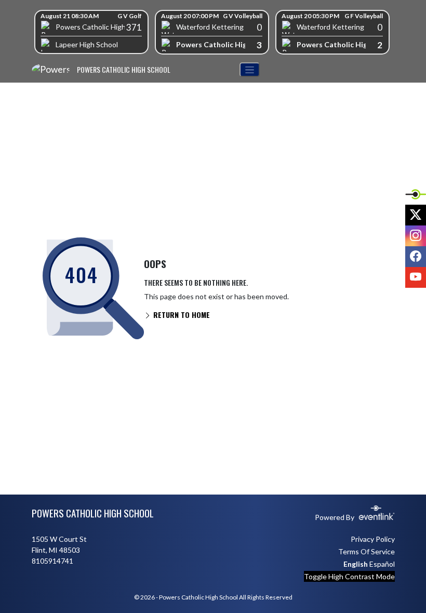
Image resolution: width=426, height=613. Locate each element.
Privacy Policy (373, 539)
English (355, 563)
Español (382, 563)
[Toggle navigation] (249, 69)
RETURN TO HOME (180, 314)
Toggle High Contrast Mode (349, 576)
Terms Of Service (366, 551)
